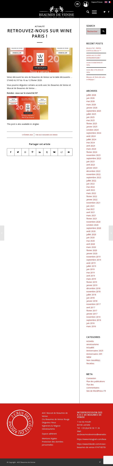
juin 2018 (90, 297)
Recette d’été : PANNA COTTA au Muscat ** (93, 49)
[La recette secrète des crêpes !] (2, 233)
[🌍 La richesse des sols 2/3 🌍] (111, 233)
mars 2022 (91, 193)
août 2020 (90, 231)
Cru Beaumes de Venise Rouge (55, 419)
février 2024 (91, 152)
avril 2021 (90, 212)
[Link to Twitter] (105, 12)
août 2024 (90, 136)
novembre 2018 (93, 291)
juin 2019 (90, 269)
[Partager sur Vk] (54, 152)
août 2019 (90, 263)
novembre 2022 (93, 174)
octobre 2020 (92, 225)
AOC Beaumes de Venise (48, 135)
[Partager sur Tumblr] (47, 152)
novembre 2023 (93, 155)
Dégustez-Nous (49, 422)
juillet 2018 (91, 294)
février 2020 (91, 250)
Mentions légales (49, 438)
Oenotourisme (48, 429)
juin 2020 (90, 237)
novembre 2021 (93, 202)
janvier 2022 (91, 199)
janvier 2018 (91, 301)
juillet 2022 (91, 180)
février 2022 (91, 196)
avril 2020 (90, 244)
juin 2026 (90, 98)
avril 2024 (90, 145)
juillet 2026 (91, 95)
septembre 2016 (93, 320)
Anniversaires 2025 (94, 350)
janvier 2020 (91, 253)
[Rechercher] (86, 12)
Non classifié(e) (93, 360)
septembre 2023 (93, 158)
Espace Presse (97, 2)
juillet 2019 (91, 266)
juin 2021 (90, 206)
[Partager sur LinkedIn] (39, 152)
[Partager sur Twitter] (18, 152)
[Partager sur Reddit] (61, 152)
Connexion (91, 378)
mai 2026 (90, 101)
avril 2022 (90, 190)
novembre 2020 (93, 221)
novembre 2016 (93, 317)
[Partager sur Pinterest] (32, 152)
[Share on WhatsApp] (25, 152)
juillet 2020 (91, 234)
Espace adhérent (49, 433)
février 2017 (91, 310)
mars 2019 (91, 279)
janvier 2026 (91, 107)
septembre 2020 (93, 228)
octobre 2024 (92, 129)
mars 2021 (91, 215)
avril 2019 (90, 275)
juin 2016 (90, 323)
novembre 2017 (93, 304)
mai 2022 (90, 187)
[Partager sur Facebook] (10, 152)
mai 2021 (90, 209)
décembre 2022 (93, 171)
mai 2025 (90, 120)
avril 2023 (90, 164)
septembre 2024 (93, 133)
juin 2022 (90, 183)
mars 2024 (91, 149)
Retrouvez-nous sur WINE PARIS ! (39, 33)
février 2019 (91, 282)
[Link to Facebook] (109, 12)
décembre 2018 (93, 288)
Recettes (90, 363)
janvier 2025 (91, 126)
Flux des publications (95, 381)
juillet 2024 (91, 139)
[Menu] (93, 12)
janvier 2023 (91, 167)
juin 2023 (90, 161)
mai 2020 (90, 241)
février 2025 (91, 123)
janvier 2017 (91, 313)
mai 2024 (90, 142)
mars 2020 (91, 247)
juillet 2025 (91, 114)
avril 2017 (90, 307)
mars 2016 (91, 326)
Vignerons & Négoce (51, 425)
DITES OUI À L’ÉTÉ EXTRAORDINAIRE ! (93, 56)
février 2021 (91, 218)
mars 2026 (91, 104)
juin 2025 (90, 117)
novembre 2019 (93, 256)
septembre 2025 (93, 111)
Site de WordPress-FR (96, 391)
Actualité (40, 26)
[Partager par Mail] (68, 152)
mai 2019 (90, 272)
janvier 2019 (91, 285)
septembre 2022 (93, 177)
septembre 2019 (93, 259)
